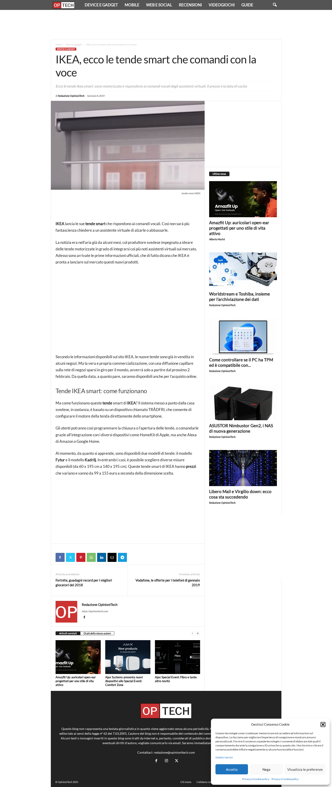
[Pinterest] (80, 557)
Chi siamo (185, 781)
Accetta (232, 769)
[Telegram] (122, 557)
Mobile (132, 4)
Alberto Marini (217, 239)
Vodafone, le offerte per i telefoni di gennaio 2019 (168, 582)
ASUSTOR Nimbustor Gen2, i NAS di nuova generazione (241, 428)
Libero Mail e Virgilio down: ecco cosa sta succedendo (240, 494)
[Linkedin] (101, 557)
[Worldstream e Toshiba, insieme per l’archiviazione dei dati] (243, 270)
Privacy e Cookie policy (255, 779)
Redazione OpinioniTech (71, 95)
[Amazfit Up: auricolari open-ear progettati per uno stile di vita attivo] (78, 657)
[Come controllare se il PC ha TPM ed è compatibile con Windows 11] (243, 336)
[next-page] (198, 633)
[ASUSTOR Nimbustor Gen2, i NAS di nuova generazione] (243, 402)
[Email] (112, 557)
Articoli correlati (68, 633)
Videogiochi (222, 4)
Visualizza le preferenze (305, 769)
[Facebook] (60, 557)
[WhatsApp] (91, 557)
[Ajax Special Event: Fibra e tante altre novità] (177, 657)
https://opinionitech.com (95, 611)
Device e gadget (101, 4)
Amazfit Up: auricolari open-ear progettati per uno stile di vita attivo (76, 681)
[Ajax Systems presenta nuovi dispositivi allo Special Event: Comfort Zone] (127, 657)
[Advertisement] (166, 24)
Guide (247, 4)
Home (59, 44)
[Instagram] (166, 761)
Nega (266, 769)
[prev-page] (192, 633)
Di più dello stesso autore (97, 633)
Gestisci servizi (224, 757)
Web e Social (159, 4)
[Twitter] (70, 557)
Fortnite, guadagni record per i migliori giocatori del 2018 (84, 582)
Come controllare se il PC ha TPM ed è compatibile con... (241, 362)
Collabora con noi (205, 781)
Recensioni (190, 4)
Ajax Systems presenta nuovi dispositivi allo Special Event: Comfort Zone (124, 681)
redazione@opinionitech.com (174, 752)
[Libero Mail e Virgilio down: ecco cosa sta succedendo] (243, 468)
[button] (323, 724)
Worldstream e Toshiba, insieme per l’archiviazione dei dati (239, 296)
